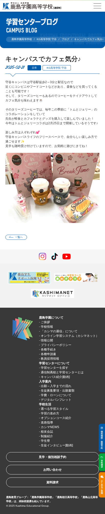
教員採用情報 (50, 358)
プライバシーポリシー (56, 345)
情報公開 (47, 340)
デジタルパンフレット (56, 399)
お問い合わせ (52, 469)
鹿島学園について (51, 317)
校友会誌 (47, 431)
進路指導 (47, 422)
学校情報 (47, 326)
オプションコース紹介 (56, 418)
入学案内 (45, 381)
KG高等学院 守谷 (57, 67)
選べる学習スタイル (54, 409)
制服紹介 (47, 436)
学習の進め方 (50, 413)
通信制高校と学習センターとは (62, 372)
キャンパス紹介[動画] (55, 377)
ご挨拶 (45, 322)
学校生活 (45, 404)
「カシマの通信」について (59, 331)
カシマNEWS (50, 427)
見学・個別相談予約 (52, 457)
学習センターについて (54, 363)
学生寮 (45, 441)
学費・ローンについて (56, 395)
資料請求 (52, 482)
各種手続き (48, 349)
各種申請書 (48, 354)
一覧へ (19, 237)
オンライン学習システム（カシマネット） (70, 336)
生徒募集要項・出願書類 (57, 390)
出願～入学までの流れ (56, 386)
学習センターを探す (54, 368)
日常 (34, 67)
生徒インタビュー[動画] (57, 445)
